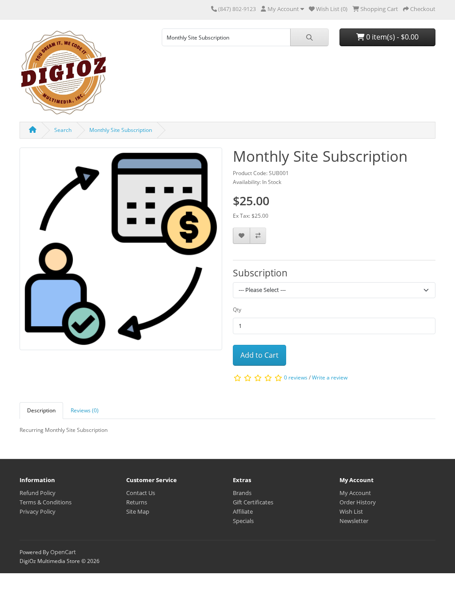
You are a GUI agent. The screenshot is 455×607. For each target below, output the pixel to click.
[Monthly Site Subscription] (121, 252)
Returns (136, 502)
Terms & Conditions (46, 502)
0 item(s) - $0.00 (391, 37)
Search (63, 130)
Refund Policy (38, 493)
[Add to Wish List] (241, 236)
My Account (355, 493)
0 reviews (295, 377)
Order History (357, 502)
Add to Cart (259, 355)
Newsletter (353, 521)
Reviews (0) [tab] (85, 410)
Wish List (351, 511)
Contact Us (140, 493)
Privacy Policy (38, 511)
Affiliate (243, 511)
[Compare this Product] (258, 236)
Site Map (137, 511)
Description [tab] (41, 410)
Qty (237, 309)
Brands (242, 493)
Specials (243, 521)
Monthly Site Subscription (120, 130)
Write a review (329, 377)
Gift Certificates (253, 502)
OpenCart (63, 552)
